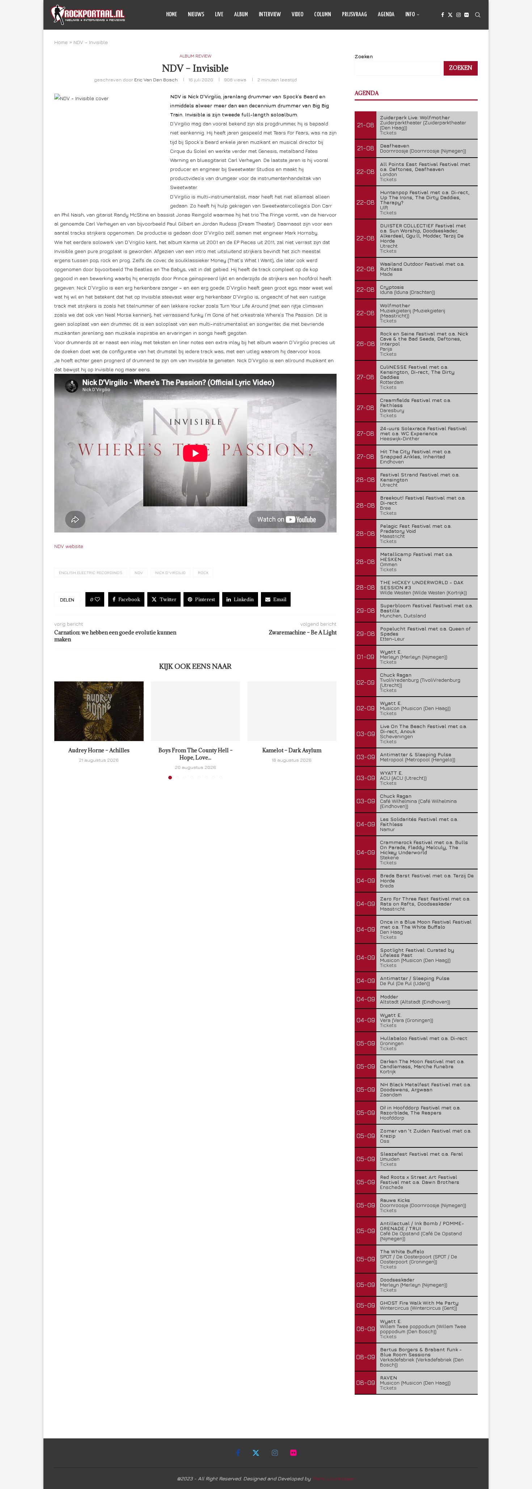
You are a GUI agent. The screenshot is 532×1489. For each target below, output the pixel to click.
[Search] (477, 14)
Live (219, 15)
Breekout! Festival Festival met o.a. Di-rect (423, 500)
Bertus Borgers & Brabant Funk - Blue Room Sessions (421, 1351)
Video (297, 15)
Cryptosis (392, 287)
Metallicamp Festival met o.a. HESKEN (416, 556)
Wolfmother (395, 305)
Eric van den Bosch (156, 79)
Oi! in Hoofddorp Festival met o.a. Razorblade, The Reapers (420, 1110)
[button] (64, 730)
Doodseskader (397, 1279)
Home (171, 15)
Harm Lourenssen (333, 1478)
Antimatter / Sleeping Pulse (414, 978)
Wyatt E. (391, 652)
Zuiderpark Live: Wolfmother (415, 117)
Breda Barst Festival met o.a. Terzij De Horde (427, 877)
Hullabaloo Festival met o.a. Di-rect (424, 1038)
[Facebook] (442, 14)
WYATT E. (391, 773)
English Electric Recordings (90, 572)
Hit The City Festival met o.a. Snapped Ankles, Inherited (416, 453)
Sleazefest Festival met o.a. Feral (421, 1154)
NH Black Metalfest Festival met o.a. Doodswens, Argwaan (425, 1086)
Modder (389, 996)
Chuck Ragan (395, 675)
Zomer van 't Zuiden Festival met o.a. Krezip (426, 1133)
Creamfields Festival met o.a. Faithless (415, 402)
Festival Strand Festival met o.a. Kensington (420, 477)
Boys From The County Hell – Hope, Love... (195, 754)
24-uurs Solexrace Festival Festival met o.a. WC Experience (423, 430)
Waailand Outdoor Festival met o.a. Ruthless (422, 266)
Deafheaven (394, 145)
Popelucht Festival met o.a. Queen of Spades (425, 631)
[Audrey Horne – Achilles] (99, 711)
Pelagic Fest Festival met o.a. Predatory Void (416, 528)
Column (322, 15)
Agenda (386, 15)
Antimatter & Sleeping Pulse (415, 754)
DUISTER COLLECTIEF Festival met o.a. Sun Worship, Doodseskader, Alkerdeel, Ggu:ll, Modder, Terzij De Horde (423, 233)
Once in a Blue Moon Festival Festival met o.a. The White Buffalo (426, 924)
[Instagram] (458, 14)
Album (241, 15)
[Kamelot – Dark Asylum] (292, 711)
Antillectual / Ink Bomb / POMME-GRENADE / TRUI (422, 1225)
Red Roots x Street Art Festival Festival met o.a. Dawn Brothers (419, 1179)
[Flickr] (466, 14)
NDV (139, 572)
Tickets (388, 132)
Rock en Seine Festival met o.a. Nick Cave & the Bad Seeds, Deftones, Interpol (424, 338)
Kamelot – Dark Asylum (291, 750)
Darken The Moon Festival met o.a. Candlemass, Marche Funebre (422, 1063)
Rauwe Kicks (395, 1200)
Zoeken (364, 56)
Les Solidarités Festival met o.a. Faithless (419, 821)
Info (410, 15)
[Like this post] (97, 599)
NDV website (68, 546)
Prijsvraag (354, 15)
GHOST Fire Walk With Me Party (419, 1303)
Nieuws (196, 15)
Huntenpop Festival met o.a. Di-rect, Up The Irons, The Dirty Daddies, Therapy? (425, 197)
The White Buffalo (402, 1251)
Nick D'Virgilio (170, 572)
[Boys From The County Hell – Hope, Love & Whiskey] (195, 711)
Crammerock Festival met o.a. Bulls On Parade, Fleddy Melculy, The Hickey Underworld (424, 847)
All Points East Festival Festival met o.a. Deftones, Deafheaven (425, 166)
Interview (270, 15)
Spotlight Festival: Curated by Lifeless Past (417, 952)
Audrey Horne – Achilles (99, 750)
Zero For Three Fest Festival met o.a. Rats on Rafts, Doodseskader (425, 901)
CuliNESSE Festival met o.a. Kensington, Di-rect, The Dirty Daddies (417, 372)
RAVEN (388, 1377)
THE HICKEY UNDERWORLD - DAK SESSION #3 (422, 584)
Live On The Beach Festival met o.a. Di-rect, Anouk (423, 728)
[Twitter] (450, 14)
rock (203, 572)
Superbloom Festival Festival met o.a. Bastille (426, 607)
